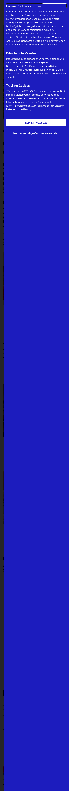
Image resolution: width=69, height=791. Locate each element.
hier (56, 44)
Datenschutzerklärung (19, 109)
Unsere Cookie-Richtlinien (24, 6)
